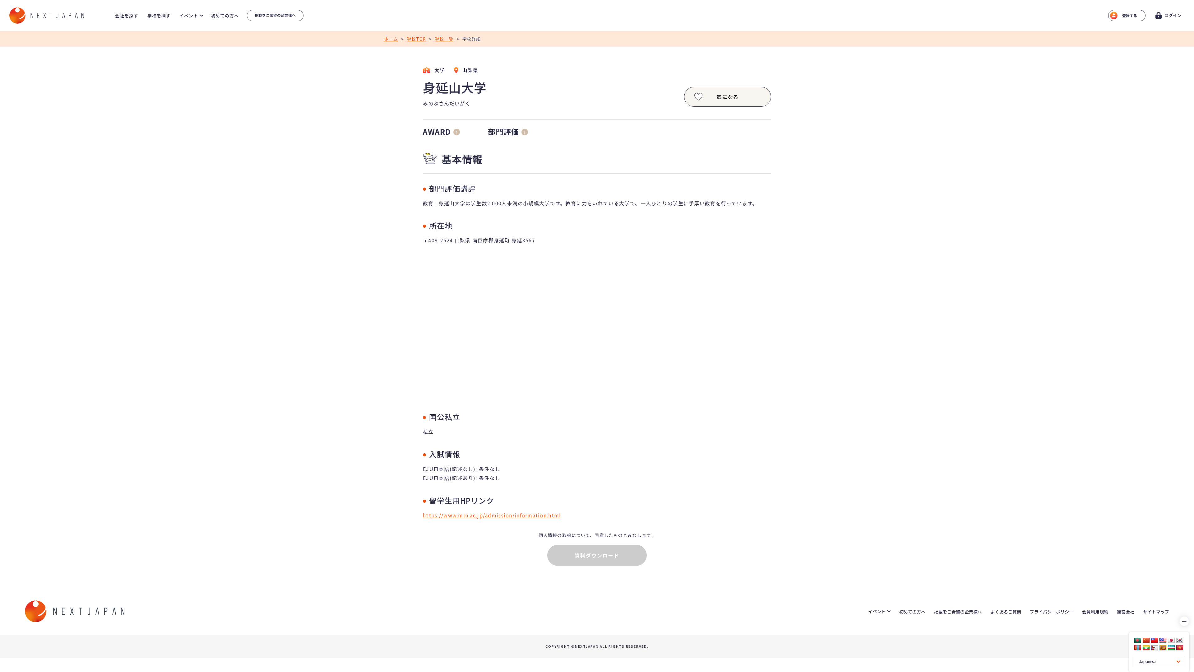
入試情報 (444, 454)
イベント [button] (188, 15)
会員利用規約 (1095, 612)
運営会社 (1125, 612)
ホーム (391, 39)
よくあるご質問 (1006, 612)
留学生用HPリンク (461, 500)
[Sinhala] (1163, 648)
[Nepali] (1154, 648)
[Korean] (1179, 640)
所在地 (440, 225)
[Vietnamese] (1179, 648)
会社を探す (127, 15)
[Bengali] (1137, 640)
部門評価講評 (452, 188)
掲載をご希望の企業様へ (275, 15)
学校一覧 (444, 39)
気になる (727, 96)
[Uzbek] (1171, 648)
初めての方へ (225, 15)
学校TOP (416, 39)
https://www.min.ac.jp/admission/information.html (492, 515)
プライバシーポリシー (1051, 612)
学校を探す (159, 15)
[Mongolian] (1137, 648)
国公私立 (444, 416)
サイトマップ (1156, 612)
